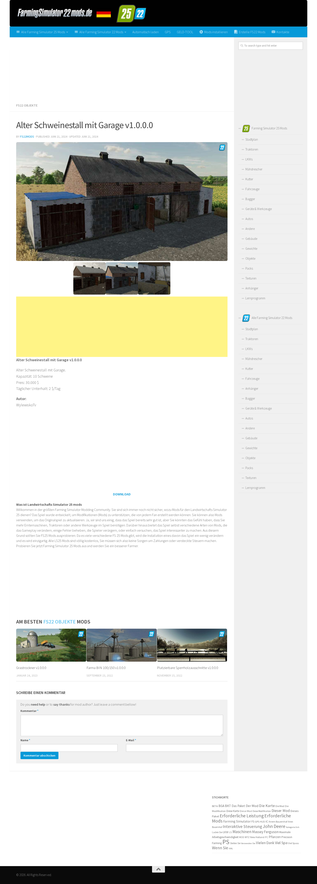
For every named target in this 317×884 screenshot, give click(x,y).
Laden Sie (217, 832)
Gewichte (251, 249)
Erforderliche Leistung (242, 816)
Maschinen (241, 831)
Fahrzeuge (252, 189)
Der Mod (252, 806)
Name (25, 740)
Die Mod (279, 806)
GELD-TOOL (185, 32)
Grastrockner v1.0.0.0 (31, 667)
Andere (250, 229)
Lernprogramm (255, 298)
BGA (221, 806)
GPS (168, 32)
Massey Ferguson (265, 831)
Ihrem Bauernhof (278, 821)
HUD (262, 821)
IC (267, 821)
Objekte (250, 258)
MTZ (247, 837)
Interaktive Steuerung (242, 826)
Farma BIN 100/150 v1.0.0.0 (106, 667)
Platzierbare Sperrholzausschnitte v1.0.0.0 (187, 667)
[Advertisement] (122, 68)
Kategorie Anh (292, 827)
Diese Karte (232, 811)
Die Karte (267, 805)
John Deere (274, 826)
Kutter (249, 179)
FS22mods (27, 136)
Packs (249, 268)
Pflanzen (275, 837)
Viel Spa (281, 842)
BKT (228, 806)
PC (266, 837)
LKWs (249, 159)
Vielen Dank (265, 842)
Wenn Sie (220, 847)
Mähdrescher (253, 169)
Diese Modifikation (262, 811)
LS (230, 832)
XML (231, 848)
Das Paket (238, 806)
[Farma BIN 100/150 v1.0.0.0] (121, 645)
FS (252, 821)
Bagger (250, 199)
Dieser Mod (280, 810)
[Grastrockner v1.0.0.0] (51, 645)
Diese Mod (246, 811)
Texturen (250, 278)
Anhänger (251, 288)
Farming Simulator (237, 821)
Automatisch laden (145, 32)
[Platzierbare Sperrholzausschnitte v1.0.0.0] (192, 645)
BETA (215, 806)
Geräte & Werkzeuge (258, 209)
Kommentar (29, 711)
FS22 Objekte (27, 105)
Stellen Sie (235, 843)
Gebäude (251, 239)
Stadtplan (251, 139)
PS (225, 842)
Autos (249, 219)
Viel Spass (293, 843)
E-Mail (131, 740)
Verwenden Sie (248, 843)
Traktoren (251, 149)
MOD (241, 837)
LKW (225, 832)
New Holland (257, 837)
